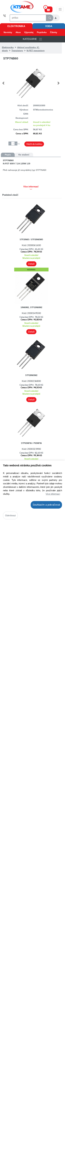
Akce (18, 32)
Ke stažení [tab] (23, 154)
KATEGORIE (31, 39)
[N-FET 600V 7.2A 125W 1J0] (30, 83)
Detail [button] (31, 263)
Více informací (53, 494)
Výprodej (28, 32)
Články (53, 32)
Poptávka (42, 32)
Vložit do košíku (34, 144)
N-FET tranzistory (36, 50)
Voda (48, 26)
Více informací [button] (30, 186)
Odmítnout (10, 515)
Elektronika (16, 26)
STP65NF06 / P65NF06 (31, 443)
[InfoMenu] (60, 9)
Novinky (8, 32)
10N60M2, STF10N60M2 (31, 307)
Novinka (31, 270)
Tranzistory (17, 50)
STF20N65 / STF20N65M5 (31, 239)
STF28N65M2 (31, 375)
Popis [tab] (8, 154)
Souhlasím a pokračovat (46, 504)
